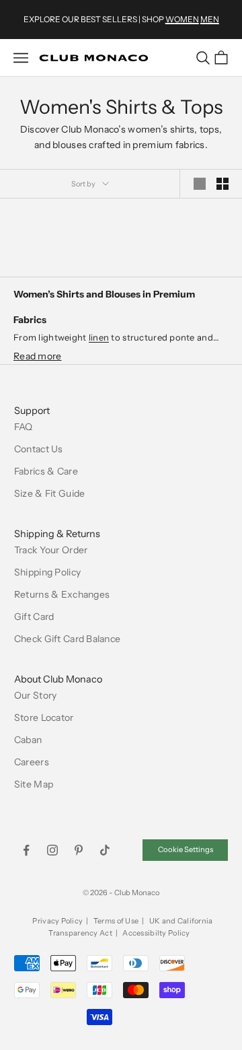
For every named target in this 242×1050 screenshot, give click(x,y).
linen (99, 337)
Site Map (33, 784)
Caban (28, 740)
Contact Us (38, 449)
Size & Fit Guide (49, 493)
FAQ (23, 427)
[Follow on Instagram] (52, 850)
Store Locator (44, 717)
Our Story (35, 695)
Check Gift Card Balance (67, 639)
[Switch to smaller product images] (222, 184)
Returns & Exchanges (62, 594)
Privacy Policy (57, 920)
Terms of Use (115, 920)
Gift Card (34, 616)
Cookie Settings (185, 849)
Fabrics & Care (46, 471)
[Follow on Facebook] (26, 850)
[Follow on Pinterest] (78, 850)
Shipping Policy (47, 572)
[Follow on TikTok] (105, 850)
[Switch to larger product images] (200, 184)
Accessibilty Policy (156, 933)
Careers (31, 762)
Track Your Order (50, 550)
